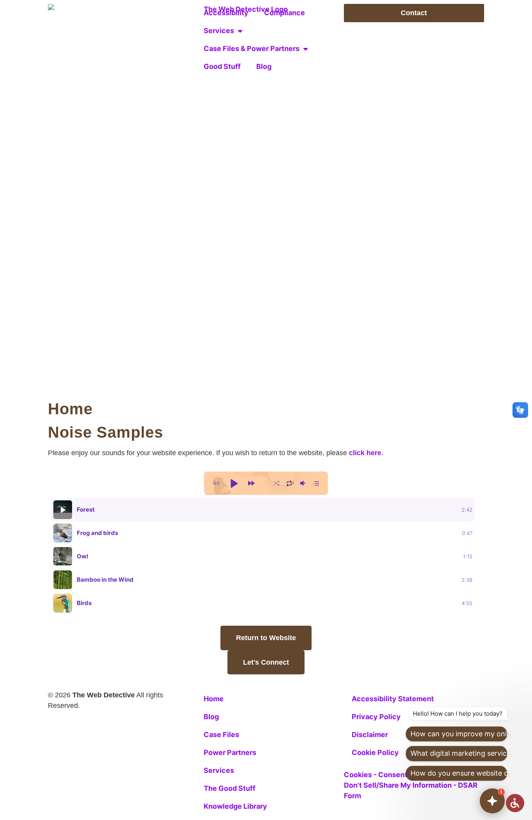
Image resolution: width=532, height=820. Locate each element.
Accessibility (226, 13)
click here (365, 453)
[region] (266, 556)
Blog (263, 66)
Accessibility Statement (393, 699)
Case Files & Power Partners (251, 48)
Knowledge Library (235, 806)
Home (70, 408)
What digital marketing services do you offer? (458, 753)
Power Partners (230, 752)
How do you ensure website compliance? (458, 773)
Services (219, 30)
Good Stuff (222, 66)
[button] (234, 483)
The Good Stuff (229, 788)
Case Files (221, 734)
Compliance (284, 13)
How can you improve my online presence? (458, 734)
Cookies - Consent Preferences (397, 775)
